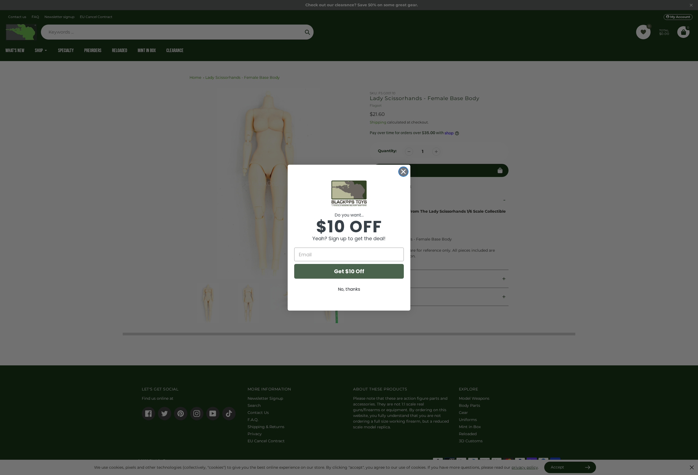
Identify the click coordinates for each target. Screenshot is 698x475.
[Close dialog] (403, 171)
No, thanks (349, 289)
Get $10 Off (349, 271)
